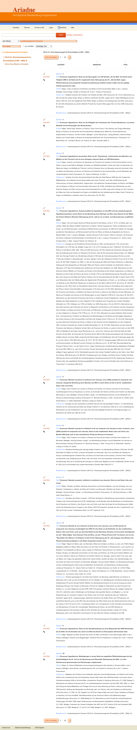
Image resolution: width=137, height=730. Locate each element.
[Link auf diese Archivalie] (44, 80)
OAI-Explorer (39, 727)
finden (61, 35)
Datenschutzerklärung (22, 727)
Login (51, 27)
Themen (27, 27)
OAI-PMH (46, 77)
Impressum (6, 727)
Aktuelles (16, 27)
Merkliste (63, 27)
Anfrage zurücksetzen (74, 35)
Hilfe (72, 27)
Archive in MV (39, 27)
